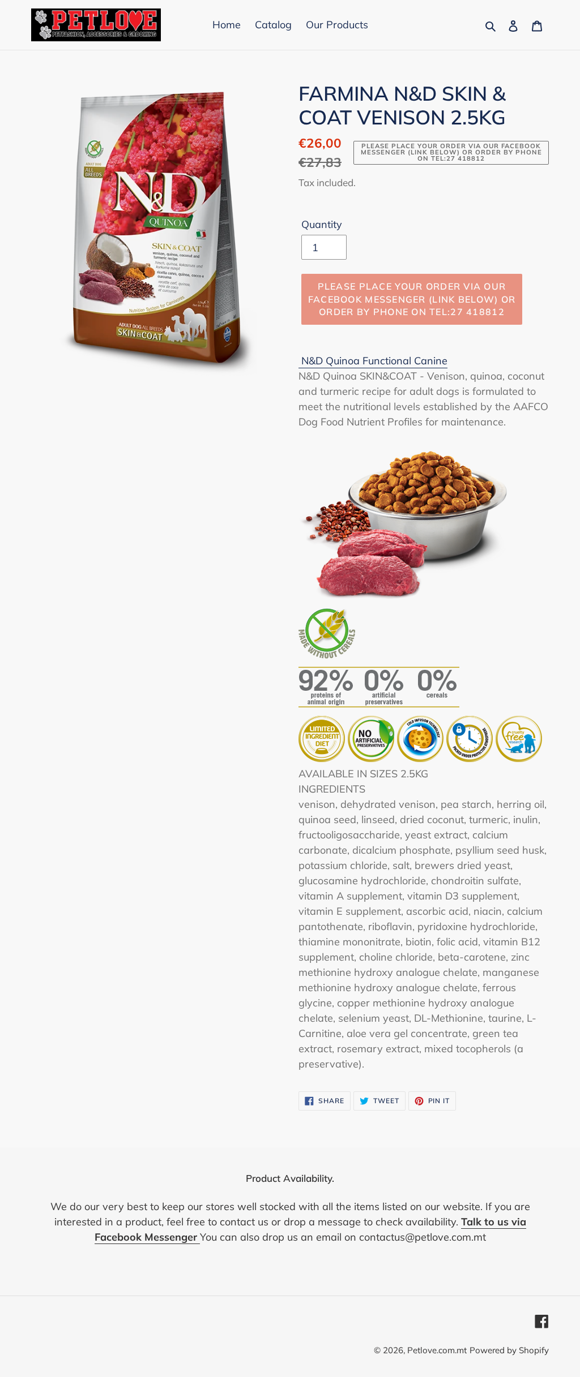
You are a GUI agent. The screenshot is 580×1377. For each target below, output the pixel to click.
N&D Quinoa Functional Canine (374, 360)
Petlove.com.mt (437, 1350)
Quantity (321, 224)
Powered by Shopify (509, 1350)
